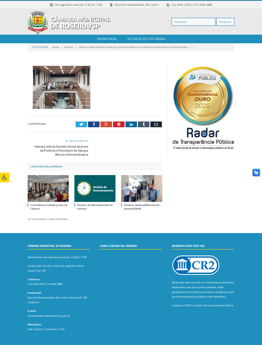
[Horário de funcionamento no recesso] (94, 188)
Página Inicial (107, 39)
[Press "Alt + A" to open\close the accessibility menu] (4, 177)
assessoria (198, 287)
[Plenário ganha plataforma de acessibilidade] (141, 188)
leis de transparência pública (189, 296)
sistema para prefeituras (219, 282)
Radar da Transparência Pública (214, 305)
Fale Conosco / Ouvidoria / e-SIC (46, 329)
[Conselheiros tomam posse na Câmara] (48, 188)
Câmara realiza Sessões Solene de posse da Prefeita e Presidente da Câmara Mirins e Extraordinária (61, 150)
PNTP (188, 305)
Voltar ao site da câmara (146, 39)
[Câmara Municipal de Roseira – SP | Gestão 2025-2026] (69, 22)
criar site (195, 282)
